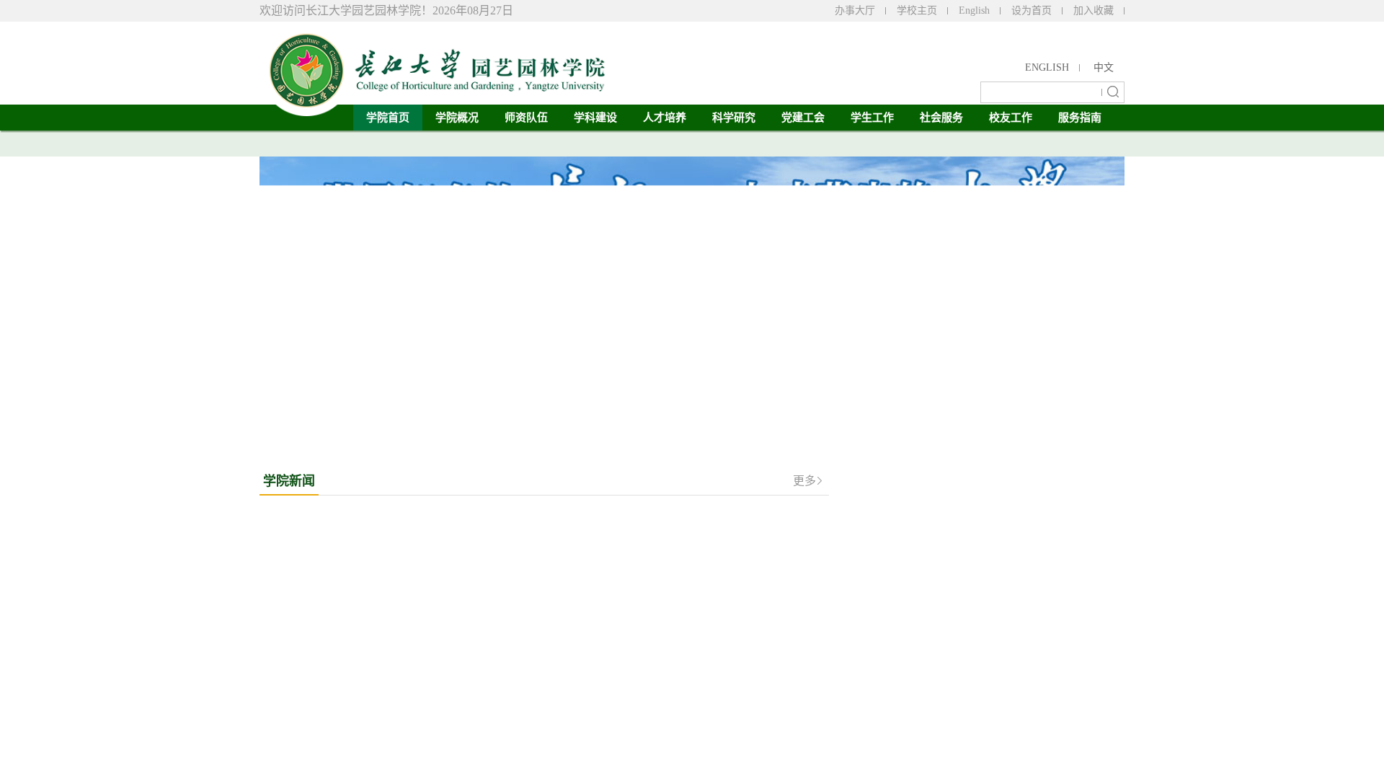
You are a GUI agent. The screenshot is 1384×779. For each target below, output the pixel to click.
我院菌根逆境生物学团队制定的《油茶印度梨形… (655, 565)
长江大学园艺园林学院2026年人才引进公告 (990, 592)
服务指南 (1079, 117)
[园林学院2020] (433, 65)
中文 (1104, 67)
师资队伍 (526, 117)
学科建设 (595, 117)
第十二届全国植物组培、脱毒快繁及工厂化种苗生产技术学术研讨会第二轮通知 (1000, 642)
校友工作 (1010, 117)
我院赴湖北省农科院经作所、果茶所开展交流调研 (655, 692)
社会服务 (941, 117)
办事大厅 (855, 10)
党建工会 (803, 117)
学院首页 (387, 117)
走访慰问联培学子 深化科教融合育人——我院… (651, 641)
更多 (804, 481)
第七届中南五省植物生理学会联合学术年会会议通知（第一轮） (1000, 561)
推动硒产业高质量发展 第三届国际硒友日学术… (651, 591)
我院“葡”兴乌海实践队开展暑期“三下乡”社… (643, 515)
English (974, 10)
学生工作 (872, 117)
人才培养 (664, 117)
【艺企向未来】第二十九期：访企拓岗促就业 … (651, 666)
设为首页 (1031, 10)
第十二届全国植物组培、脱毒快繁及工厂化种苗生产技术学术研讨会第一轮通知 (1000, 520)
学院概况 (457, 117)
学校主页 (917, 10)
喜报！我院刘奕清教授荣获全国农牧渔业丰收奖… (655, 616)
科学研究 (733, 117)
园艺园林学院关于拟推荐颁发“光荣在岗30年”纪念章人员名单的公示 (999, 682)
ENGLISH (1047, 67)
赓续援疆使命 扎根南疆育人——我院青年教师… (651, 540)
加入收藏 (1093, 10)
